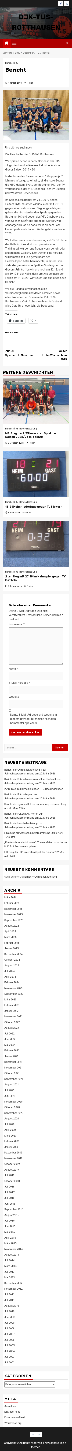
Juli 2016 (9, 1198)
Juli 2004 (9, 1351)
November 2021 (13, 1067)
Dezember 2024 (13, 954)
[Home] (7, 43)
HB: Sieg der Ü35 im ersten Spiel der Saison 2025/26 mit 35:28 (31, 435)
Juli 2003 (9, 1356)
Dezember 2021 (13, 1061)
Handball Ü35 (11, 63)
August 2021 (11, 1084)
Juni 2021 (9, 1095)
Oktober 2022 (12, 1022)
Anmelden (10, 1406)
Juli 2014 (9, 1260)
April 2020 (10, 1129)
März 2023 (10, 999)
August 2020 (11, 1118)
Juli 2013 (9, 1271)
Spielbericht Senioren (19, 353)
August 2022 (11, 1027)
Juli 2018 (9, 1186)
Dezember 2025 (13, 908)
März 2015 (10, 1243)
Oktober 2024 (12, 959)
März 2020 (10, 1135)
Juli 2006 (9, 1339)
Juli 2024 (9, 971)
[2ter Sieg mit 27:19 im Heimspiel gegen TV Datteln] (36, 544)
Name (13, 668)
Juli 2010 (9, 1311)
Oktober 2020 (12, 1107)
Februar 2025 (11, 942)
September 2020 (13, 1113)
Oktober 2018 (12, 1181)
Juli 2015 (9, 1220)
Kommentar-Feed (14, 1417)
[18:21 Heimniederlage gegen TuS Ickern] (36, 474)
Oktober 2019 (12, 1164)
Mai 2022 (9, 1044)
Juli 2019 (9, 1175)
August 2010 (11, 1305)
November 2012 (13, 1288)
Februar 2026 (11, 903)
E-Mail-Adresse (19, 682)
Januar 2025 (11, 948)
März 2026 (10, 897)
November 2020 (13, 1101)
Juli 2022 (9, 1033)
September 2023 (13, 993)
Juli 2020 (9, 1124)
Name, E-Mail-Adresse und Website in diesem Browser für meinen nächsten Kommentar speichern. (33, 719)
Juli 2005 (9, 1345)
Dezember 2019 (13, 1152)
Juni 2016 (9, 1203)
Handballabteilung (28, 429)
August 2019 (11, 1169)
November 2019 (13, 1158)
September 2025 (13, 920)
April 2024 (10, 976)
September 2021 (13, 1079)
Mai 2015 (9, 1232)
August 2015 (11, 1215)
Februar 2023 (11, 1005)
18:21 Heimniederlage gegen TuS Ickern (33, 506)
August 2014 (11, 1254)
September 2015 (13, 1209)
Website (14, 696)
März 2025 (10, 937)
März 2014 (10, 1266)
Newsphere (52, 1443)
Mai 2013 (9, 1277)
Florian (30, 83)
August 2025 (11, 925)
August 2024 (11, 965)
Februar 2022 (11, 1050)
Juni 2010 (9, 1317)
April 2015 (10, 1237)
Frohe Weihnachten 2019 (54, 355)
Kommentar (17, 624)
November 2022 (13, 1016)
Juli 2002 (9, 1362)
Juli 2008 (9, 1328)
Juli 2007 (9, 1334)
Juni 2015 (9, 1226)
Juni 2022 (9, 1039)
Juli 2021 (9, 1090)
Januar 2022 (11, 1056)
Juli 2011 (9, 1300)
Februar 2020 (11, 1141)
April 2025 (10, 931)
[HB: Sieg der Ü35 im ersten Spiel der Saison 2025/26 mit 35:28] (36, 401)
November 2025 (13, 914)
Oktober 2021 (12, 1073)
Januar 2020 (11, 1147)
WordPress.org (12, 1423)
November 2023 (13, 988)
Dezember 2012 (13, 1283)
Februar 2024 (11, 982)
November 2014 (13, 1249)
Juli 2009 (9, 1322)
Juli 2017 (9, 1192)
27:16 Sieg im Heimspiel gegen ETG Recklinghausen (33, 789)
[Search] (67, 43)
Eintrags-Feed (12, 1411)
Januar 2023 (11, 1010)
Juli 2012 (9, 1294)
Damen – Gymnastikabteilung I (40, 876)
